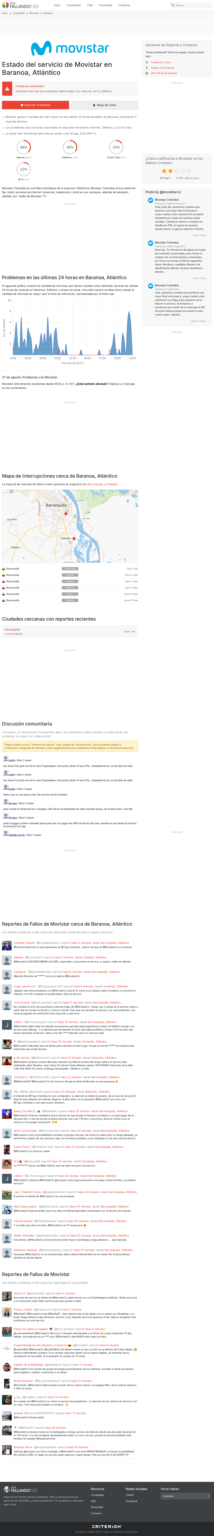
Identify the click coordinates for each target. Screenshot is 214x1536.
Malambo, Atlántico (97, 1091)
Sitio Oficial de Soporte (164, 73)
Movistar (34, 13)
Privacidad (105, 5)
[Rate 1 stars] (165, 171)
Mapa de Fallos (106, 105)
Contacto (124, 5)
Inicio (57, 5)
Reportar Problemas (37, 105)
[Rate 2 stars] (171, 171)
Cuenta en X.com (161, 62)
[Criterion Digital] (107, 1526)
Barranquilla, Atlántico (115, 942)
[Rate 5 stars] (189, 171)
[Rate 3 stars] (177, 171)
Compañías (74, 5)
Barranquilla (95, 484)
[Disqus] (70, 796)
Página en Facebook (162, 67)
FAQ (90, 5)
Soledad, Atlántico (94, 957)
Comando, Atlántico (115, 986)
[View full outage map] (70, 526)
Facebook (131, 1501)
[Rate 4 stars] (183, 171)
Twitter (130, 1494)
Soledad (112, 484)
